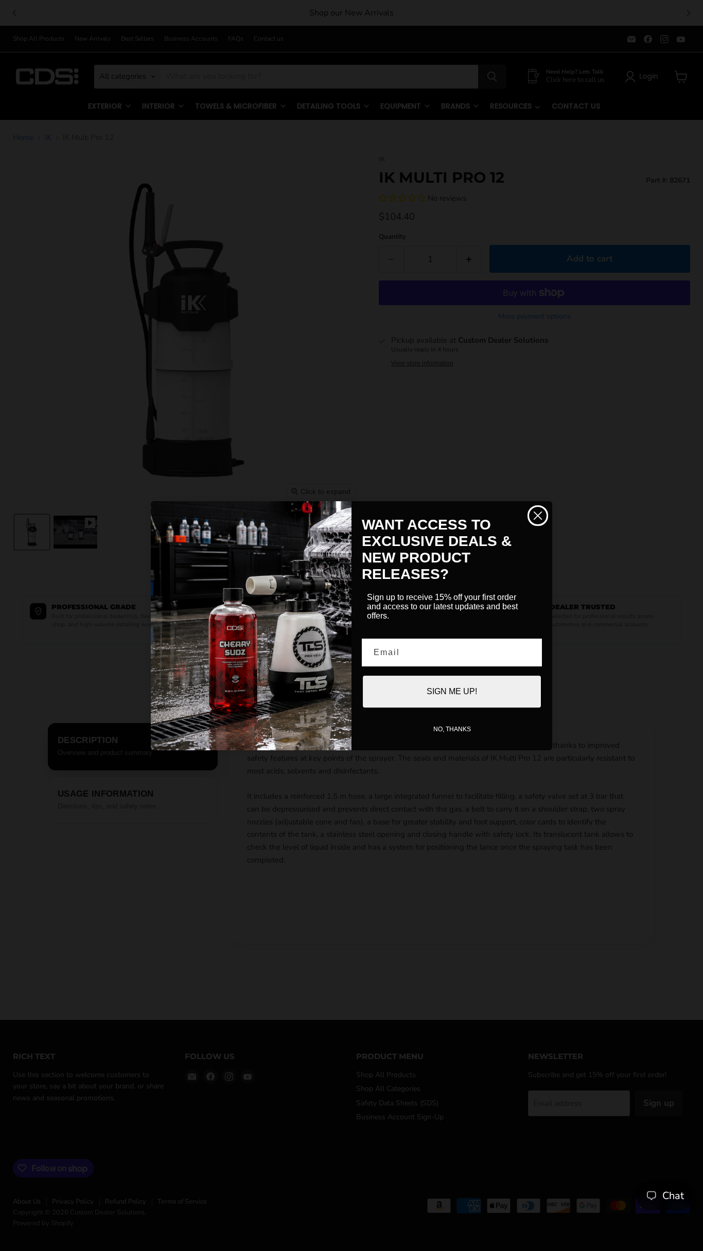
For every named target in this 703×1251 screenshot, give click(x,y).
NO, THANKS (452, 729)
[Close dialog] (538, 515)
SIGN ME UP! (452, 691)
